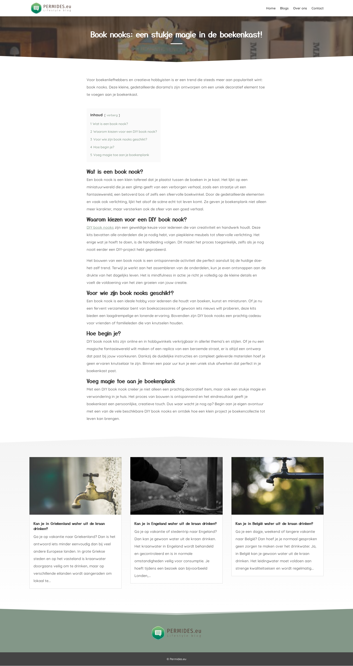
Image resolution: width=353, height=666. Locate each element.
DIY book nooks (100, 227)
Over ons (300, 8)
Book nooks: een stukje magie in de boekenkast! (176, 34)
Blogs (284, 8)
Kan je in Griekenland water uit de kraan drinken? (69, 526)
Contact (318, 8)
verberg (112, 115)
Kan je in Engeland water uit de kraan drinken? (175, 523)
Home (271, 8)
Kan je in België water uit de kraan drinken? (274, 523)
